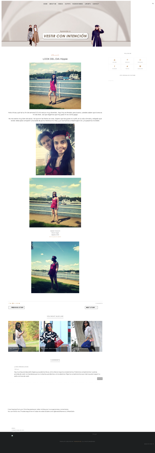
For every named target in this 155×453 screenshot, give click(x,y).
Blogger (95, 434)
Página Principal (16, 432)
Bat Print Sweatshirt (49, 348)
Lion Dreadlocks (21, 367)
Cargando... (111, 80)
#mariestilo (55, 55)
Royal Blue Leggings (80, 348)
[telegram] (12, 303)
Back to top (148, 444)
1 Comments (99, 303)
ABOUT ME (52, 4)
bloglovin (140, 68)
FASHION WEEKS (77, 4)
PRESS (13, 428)
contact (96, 4)
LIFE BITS (88, 4)
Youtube (114, 62)
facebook (114, 68)
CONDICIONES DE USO (18, 430)
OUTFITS (67, 4)
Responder (100, 378)
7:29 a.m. (16, 369)
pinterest (127, 62)
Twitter (127, 68)
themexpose (77, 441)
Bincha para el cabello (55, 236)
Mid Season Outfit (16, 348)
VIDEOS (60, 4)
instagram (140, 62)
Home (45, 4)
